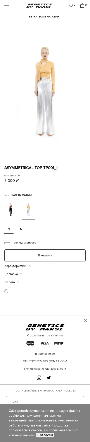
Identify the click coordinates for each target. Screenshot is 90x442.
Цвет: (18, 195)
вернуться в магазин (44, 16)
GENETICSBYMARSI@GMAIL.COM (45, 361)
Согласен (45, 435)
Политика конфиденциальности (45, 369)
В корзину (45, 255)
